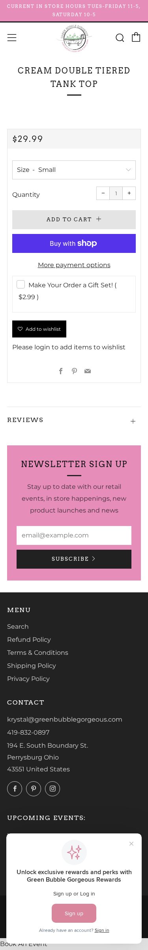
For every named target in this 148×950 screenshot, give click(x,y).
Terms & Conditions (37, 652)
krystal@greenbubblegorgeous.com (64, 719)
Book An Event (23, 944)
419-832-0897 (28, 732)
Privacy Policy (28, 678)
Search (18, 626)
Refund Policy (29, 639)
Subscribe (70, 559)
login (42, 347)
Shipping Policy (31, 665)
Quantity (26, 194)
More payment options (74, 265)
